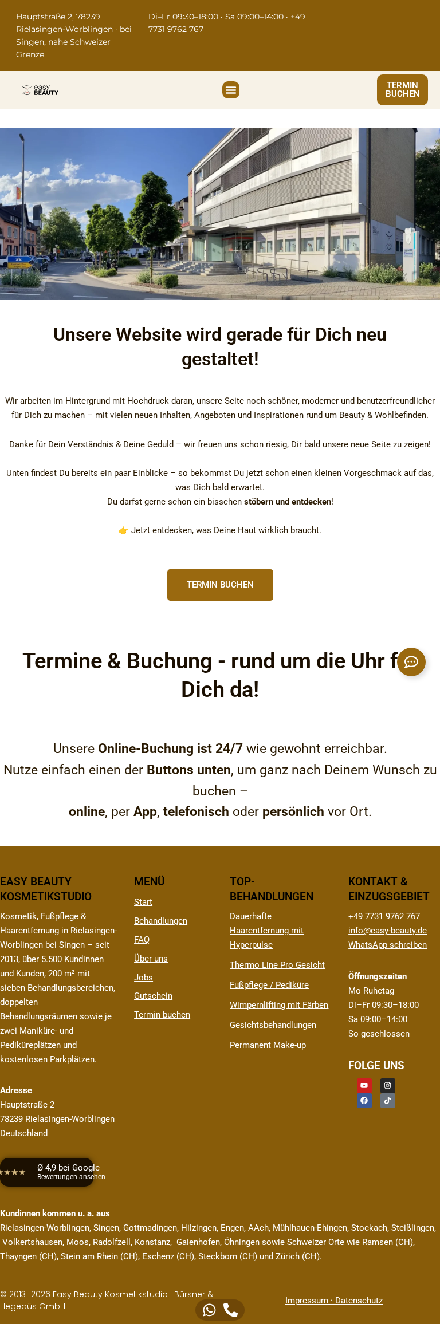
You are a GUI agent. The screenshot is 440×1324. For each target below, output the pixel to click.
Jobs (143, 977)
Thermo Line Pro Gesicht (277, 965)
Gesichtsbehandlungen (273, 1025)
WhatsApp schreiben (387, 945)
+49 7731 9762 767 (384, 916)
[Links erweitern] (411, 662)
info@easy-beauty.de (387, 930)
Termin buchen (162, 1015)
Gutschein (153, 996)
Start (143, 902)
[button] (230, 89)
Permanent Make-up (268, 1045)
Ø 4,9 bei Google (71, 1172)
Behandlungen (160, 921)
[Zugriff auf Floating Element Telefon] (230, 1310)
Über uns (151, 958)
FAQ (142, 940)
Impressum (306, 1300)
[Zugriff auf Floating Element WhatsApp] (209, 1310)
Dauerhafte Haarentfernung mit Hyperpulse (267, 930)
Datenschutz (359, 1300)
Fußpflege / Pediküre (269, 985)
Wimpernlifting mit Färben (279, 1005)
